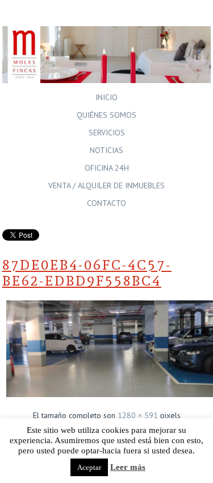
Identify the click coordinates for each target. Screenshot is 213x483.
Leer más (127, 467)
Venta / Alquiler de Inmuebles (106, 185)
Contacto (106, 203)
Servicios (107, 132)
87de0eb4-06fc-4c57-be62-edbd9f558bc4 (87, 273)
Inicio (106, 97)
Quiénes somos (106, 115)
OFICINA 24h (107, 168)
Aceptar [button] (89, 467)
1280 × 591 (138, 415)
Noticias (106, 150)
